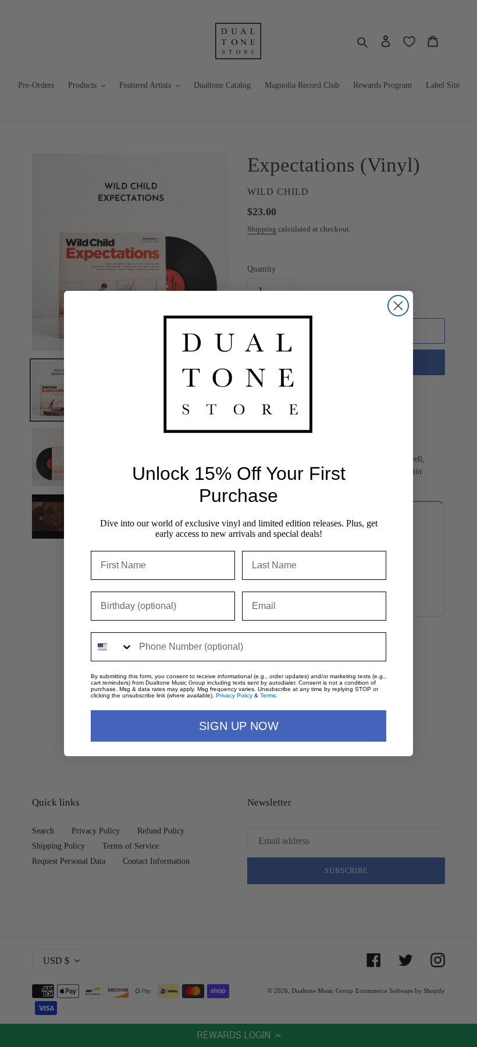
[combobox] (112, 647)
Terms (268, 695)
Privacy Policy (234, 695)
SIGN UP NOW (239, 726)
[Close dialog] (398, 305)
